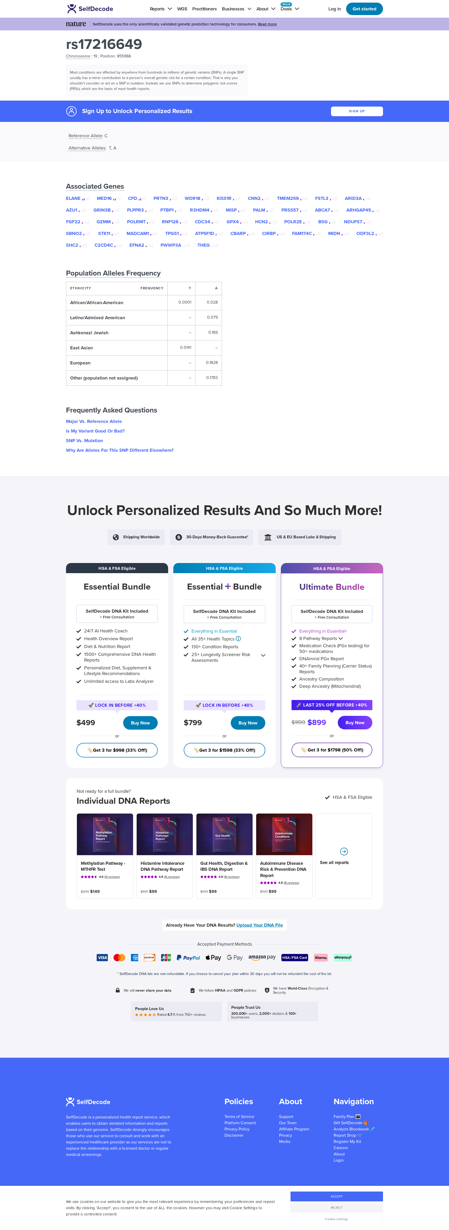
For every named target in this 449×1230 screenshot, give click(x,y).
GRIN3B (102, 210)
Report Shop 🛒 (348, 1135)
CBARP (238, 233)
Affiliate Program (294, 1129)
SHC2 (72, 245)
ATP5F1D (204, 233)
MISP (231, 210)
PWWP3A (171, 245)
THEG (203, 245)
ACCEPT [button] (337, 1196)
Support (286, 1116)
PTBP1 (167, 210)
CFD (132, 198)
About (339, 1154)
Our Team (287, 1123)
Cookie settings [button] (336, 1219)
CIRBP (269, 233)
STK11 (104, 233)
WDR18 (192, 198)
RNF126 (170, 222)
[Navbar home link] (97, 8)
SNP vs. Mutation (84, 440)
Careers (341, 1147)
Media (284, 1141)
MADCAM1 (138, 233)
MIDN (334, 233)
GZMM (104, 222)
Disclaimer (233, 1135)
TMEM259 (288, 198)
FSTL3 (321, 198)
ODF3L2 (365, 233)
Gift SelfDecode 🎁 (351, 1123)
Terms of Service (239, 1116)
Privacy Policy (236, 1129)
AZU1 (71, 210)
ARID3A (353, 198)
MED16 (104, 198)
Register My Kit (347, 1141)
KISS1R (224, 198)
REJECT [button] (336, 1207)
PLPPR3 (135, 210)
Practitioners (204, 8)
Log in (334, 9)
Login (339, 1160)
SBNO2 (74, 233)
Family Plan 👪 (347, 1116)
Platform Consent (240, 1123)
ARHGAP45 (358, 210)
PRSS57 (290, 210)
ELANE (73, 198)
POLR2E (293, 222)
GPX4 (233, 222)
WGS (182, 8)
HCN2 (261, 222)
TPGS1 (172, 233)
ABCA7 (322, 210)
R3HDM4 (199, 210)
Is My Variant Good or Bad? (95, 431)
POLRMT (136, 222)
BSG (323, 222)
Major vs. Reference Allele (94, 421)
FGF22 (73, 222)
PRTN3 (161, 198)
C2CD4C (104, 245)
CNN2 (254, 198)
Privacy (285, 1135)
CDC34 (202, 222)
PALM (259, 210)
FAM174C (302, 233)
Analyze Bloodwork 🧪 (354, 1129)
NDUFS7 (353, 222)
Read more (267, 24)
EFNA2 (136, 245)
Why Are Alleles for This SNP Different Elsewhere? (120, 450)
